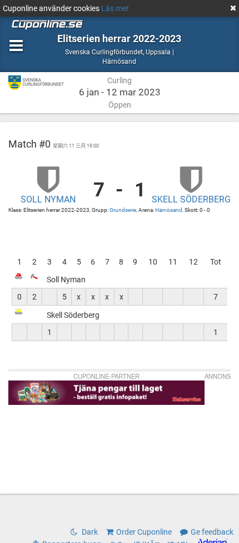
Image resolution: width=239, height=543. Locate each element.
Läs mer (115, 8)
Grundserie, (123, 210)
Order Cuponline (144, 531)
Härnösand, (170, 210)
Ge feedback (212, 531)
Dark (89, 531)
